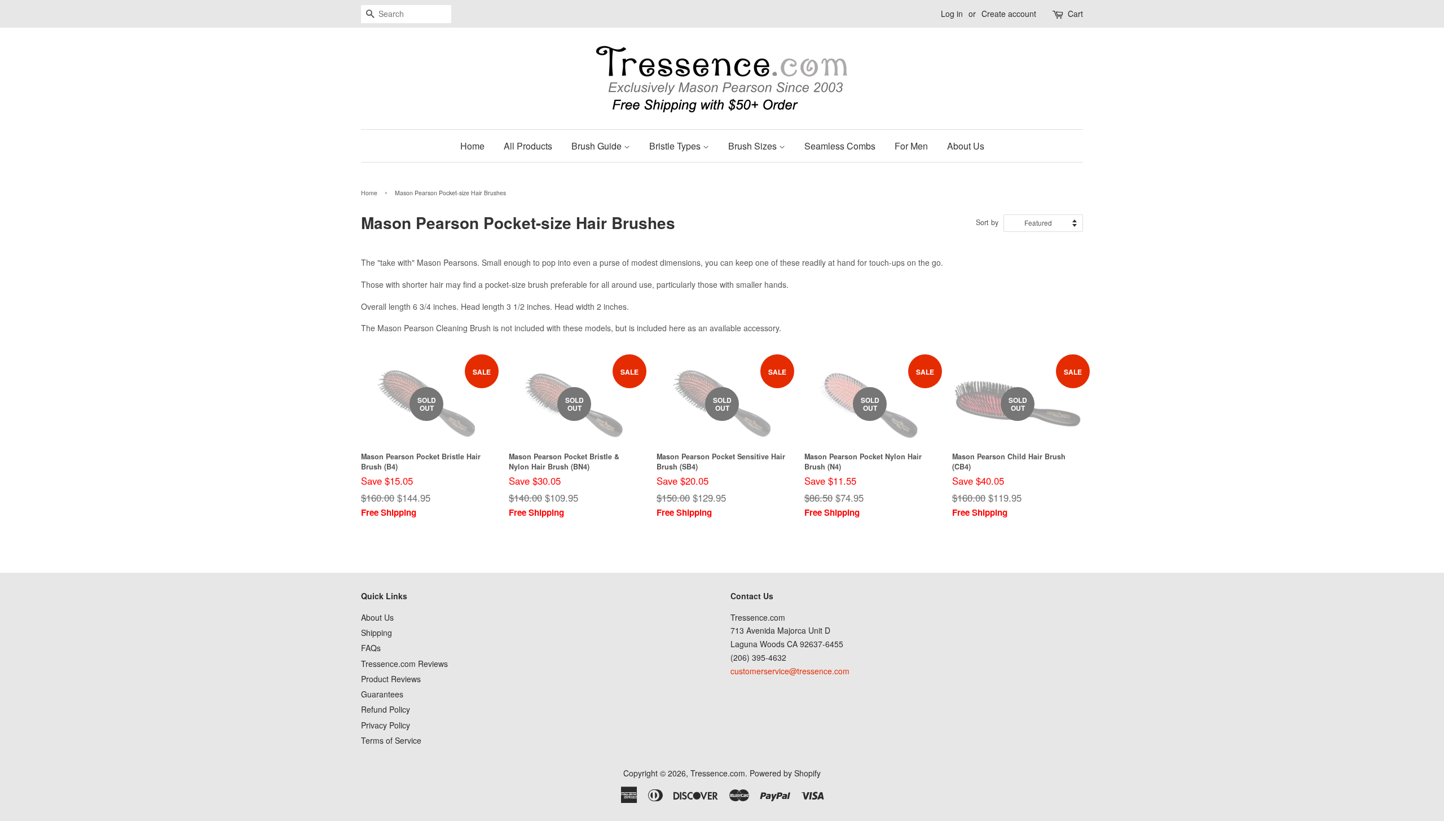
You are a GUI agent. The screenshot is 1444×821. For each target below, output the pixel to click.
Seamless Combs (839, 145)
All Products (528, 145)
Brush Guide (597, 145)
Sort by (987, 222)
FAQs (371, 647)
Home (472, 145)
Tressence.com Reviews (404, 663)
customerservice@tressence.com (789, 671)
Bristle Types (676, 145)
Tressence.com (717, 773)
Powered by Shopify (785, 773)
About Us (965, 145)
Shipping (376, 632)
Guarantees (382, 694)
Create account (1008, 13)
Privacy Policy (385, 725)
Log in (952, 13)
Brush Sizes (753, 145)
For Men (911, 145)
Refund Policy (385, 709)
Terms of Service (391, 740)
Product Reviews (391, 678)
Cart (1075, 13)
